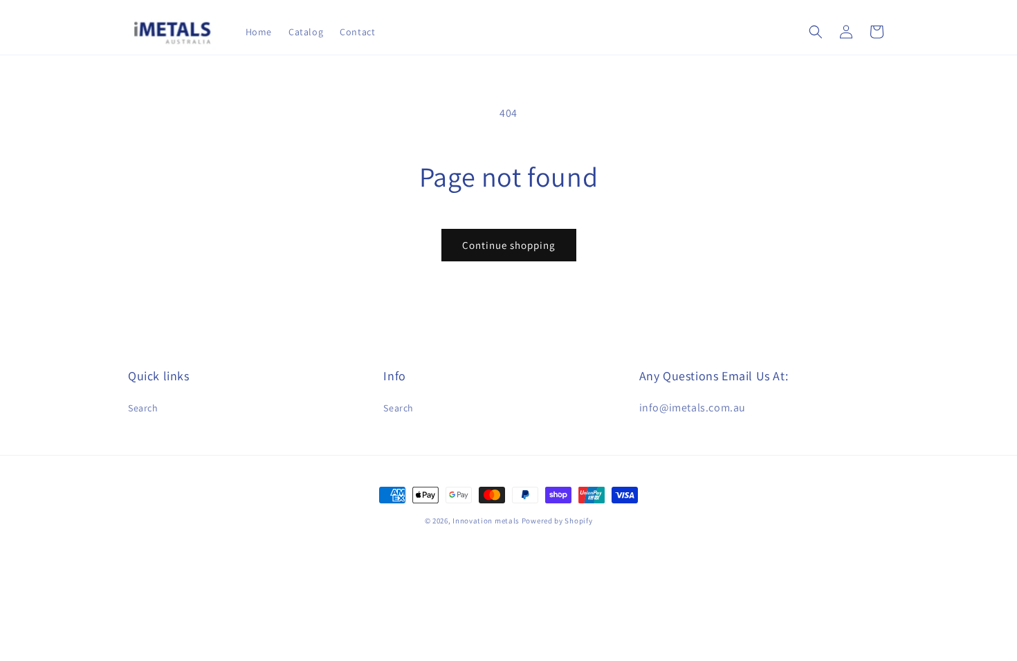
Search (143, 408)
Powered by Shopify (557, 520)
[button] (815, 32)
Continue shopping (509, 245)
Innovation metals (486, 520)
